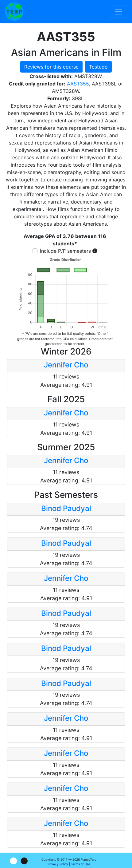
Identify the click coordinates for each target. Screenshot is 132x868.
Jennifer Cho (66, 364)
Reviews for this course (51, 67)
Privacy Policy (58, 864)
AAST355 (78, 84)
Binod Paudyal (66, 508)
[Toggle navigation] (118, 12)
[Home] (14, 11)
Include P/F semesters (65, 251)
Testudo (98, 67)
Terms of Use (80, 864)
